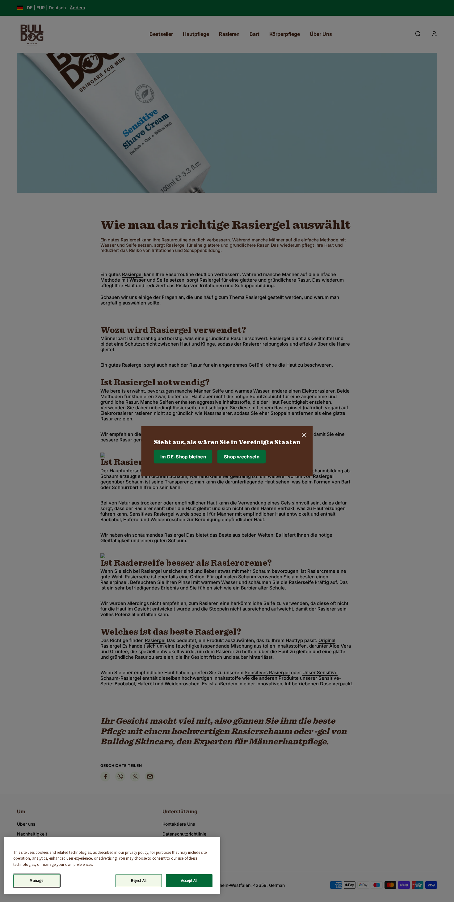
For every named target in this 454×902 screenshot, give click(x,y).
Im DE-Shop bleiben (183, 456)
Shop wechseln (241, 456)
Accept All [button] (189, 880)
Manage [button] (36, 880)
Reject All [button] (138, 880)
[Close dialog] (304, 434)
